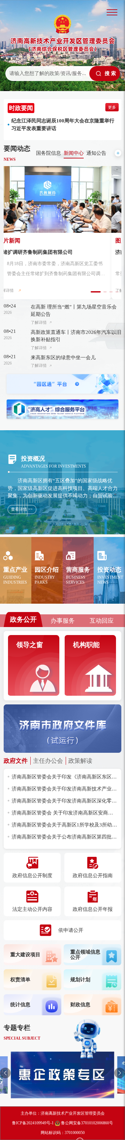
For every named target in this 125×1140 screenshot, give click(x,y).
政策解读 (80, 760)
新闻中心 (74, 153)
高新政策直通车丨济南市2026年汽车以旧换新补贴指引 (76, 336)
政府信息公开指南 (93, 875)
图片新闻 (19, 240)
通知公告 (96, 153)
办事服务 (63, 620)
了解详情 (16, 291)
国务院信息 (48, 153)
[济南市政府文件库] (62, 728)
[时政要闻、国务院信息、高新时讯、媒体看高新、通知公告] (118, 153)
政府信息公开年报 (93, 909)
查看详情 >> (22, 509)
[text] (46, 73)
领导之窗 (29, 644)
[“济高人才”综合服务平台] (62, 409)
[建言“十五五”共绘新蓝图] (62, 1074)
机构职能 (86, 644)
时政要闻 (21, 108)
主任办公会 (48, 760)
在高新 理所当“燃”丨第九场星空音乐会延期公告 (74, 310)
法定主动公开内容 (32, 909)
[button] (5, 1073)
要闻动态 (17, 148)
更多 (112, 107)
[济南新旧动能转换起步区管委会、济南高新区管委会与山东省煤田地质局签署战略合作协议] (62, 199)
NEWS (10, 159)
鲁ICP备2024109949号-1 (33, 1123)
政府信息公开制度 (32, 875)
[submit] (104, 73)
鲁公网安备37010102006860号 (86, 1123)
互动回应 (102, 620)
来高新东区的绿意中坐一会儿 (63, 357)
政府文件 (16, 760)
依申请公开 (70, 930)
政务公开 (23, 619)
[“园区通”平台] (62, 384)
